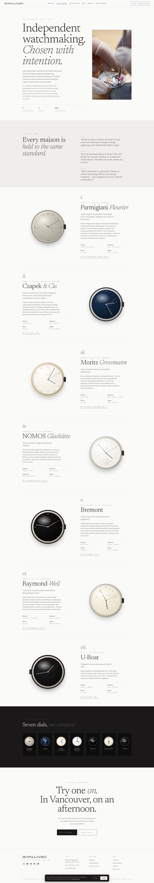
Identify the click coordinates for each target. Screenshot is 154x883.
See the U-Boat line (89, 696)
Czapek (32, 286)
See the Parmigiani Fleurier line (95, 256)
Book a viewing (67, 832)
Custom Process (74, 3)
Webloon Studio (127, 879)
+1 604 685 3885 (70, 868)
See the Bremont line (90, 554)
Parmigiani (94, 208)
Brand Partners (101, 3)
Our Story (116, 860)
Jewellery (51, 3)
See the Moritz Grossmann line (94, 406)
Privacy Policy (76, 879)
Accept (104, 878)
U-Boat (90, 658)
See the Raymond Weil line (33, 628)
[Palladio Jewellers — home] (25, 3)
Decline (96, 878)
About (84, 3)
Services (91, 3)
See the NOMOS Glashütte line (35, 480)
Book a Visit (116, 869)
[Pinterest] (34, 863)
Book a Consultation (140, 3)
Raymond (34, 584)
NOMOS (34, 436)
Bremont (92, 510)
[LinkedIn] (38, 863)
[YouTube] (31, 863)
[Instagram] (23, 863)
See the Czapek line (31, 333)
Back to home (87, 832)
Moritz (89, 363)
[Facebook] (27, 863)
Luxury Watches (62, 3)
